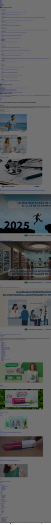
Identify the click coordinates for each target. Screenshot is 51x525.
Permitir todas (44, 523)
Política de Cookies (25, 524)
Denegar (39, 523)
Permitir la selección (34, 523)
